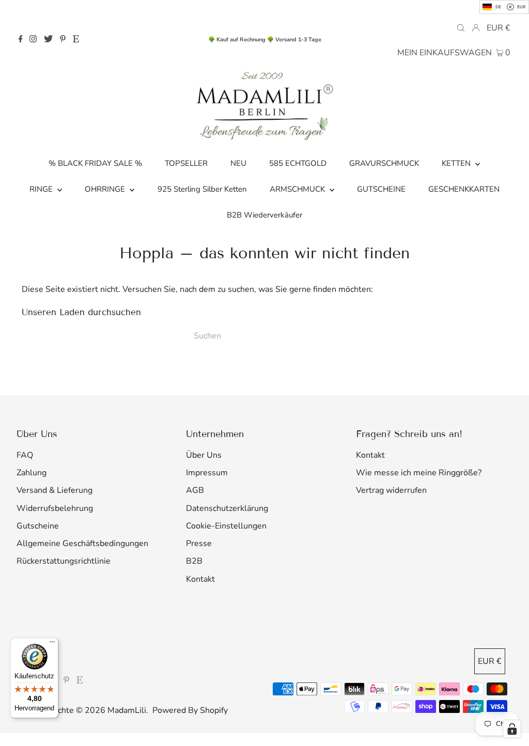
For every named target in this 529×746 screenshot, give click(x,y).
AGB (195, 490)
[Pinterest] (62, 39)
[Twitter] (48, 39)
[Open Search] (461, 27)
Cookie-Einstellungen (226, 526)
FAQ (25, 455)
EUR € (498, 28)
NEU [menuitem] (238, 163)
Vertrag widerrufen (391, 490)
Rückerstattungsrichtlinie (64, 561)
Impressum (207, 472)
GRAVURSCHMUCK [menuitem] (384, 163)
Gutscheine (38, 526)
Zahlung (31, 472)
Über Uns (204, 455)
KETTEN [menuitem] (457, 163)
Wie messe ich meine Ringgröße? (418, 472)
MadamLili (126, 710)
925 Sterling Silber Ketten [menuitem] (202, 189)
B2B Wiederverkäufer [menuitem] (264, 215)
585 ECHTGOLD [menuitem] (297, 163)
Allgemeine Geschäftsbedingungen (82, 543)
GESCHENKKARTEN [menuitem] (464, 189)
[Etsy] (76, 39)
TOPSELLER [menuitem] (186, 163)
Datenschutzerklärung (227, 508)
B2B (194, 561)
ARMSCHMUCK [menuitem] (298, 189)
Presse (199, 543)
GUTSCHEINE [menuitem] (381, 189)
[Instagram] (33, 39)
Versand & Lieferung (54, 490)
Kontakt (200, 579)
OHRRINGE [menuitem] (106, 189)
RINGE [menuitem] (42, 189)
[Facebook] (20, 39)
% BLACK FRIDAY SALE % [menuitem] (95, 163)
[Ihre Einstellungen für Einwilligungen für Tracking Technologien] (512, 729)
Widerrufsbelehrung (55, 508)
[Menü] (52, 644)
